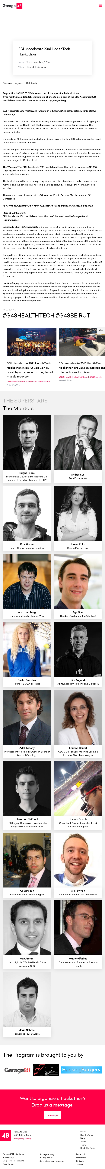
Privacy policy (46, 1157)
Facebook (80, 1154)
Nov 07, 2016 (13, 384)
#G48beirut (31, 381)
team (83, 1144)
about (83, 1141)
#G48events (44, 381)
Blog (82, 1138)
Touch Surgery (62, 283)
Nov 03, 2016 (65, 380)
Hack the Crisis (87, 1148)
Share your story (47, 1154)
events (83, 1131)
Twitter (79, 1164)
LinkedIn (80, 1161)
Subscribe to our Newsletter (52, 1161)
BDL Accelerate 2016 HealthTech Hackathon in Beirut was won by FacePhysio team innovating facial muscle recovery (30, 369)
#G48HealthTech (16, 381)
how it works (86, 1135)
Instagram (81, 1157)
